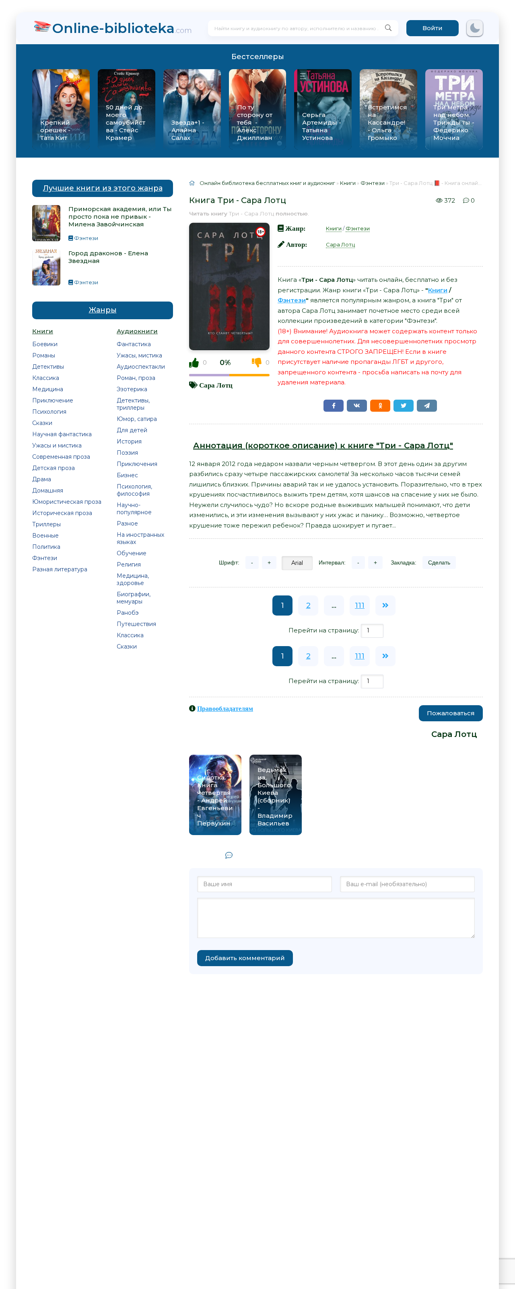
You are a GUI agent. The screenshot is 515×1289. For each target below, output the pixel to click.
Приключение (52, 400)
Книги (334, 228)
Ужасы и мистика (57, 445)
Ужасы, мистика (139, 355)
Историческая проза (62, 513)
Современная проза (61, 456)
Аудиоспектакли (141, 366)
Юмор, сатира (137, 419)
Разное (127, 523)
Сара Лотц (216, 385)
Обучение (131, 553)
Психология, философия (134, 490)
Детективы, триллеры (133, 404)
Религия (129, 564)
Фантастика (134, 344)
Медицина (47, 389)
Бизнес (127, 475)
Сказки (42, 423)
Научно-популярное (134, 508)
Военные (45, 535)
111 (360, 605)
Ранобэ (128, 612)
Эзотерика (132, 389)
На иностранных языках (140, 538)
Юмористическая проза (66, 501)
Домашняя (47, 490)
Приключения (137, 464)
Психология (49, 411)
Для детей (132, 430)
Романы (43, 355)
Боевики (45, 344)
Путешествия (136, 624)
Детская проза (53, 468)
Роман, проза (136, 378)
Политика (46, 546)
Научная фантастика (62, 434)
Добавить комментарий (245, 958)
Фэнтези (44, 558)
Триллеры (46, 524)
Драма (41, 479)
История (129, 441)
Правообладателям (225, 708)
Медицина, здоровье (133, 579)
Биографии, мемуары (133, 598)
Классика (45, 378)
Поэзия (127, 452)
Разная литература (59, 569)
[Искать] (388, 28)
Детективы (48, 366)
